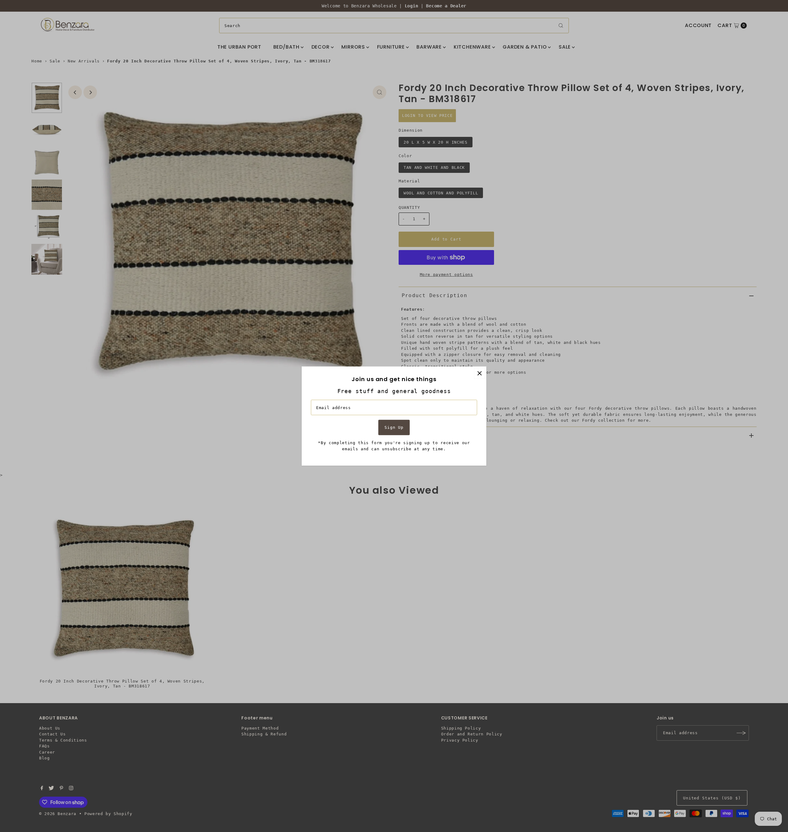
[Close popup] (479, 373)
